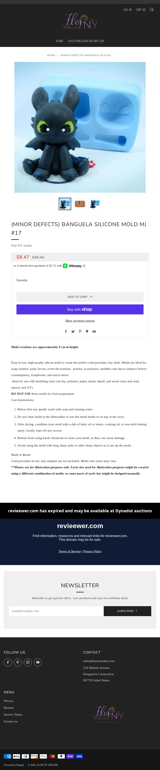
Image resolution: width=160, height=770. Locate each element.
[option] (80, 127)
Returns (9, 707)
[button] (65, 204)
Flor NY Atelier (21, 245)
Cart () (141, 9)
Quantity (22, 280)
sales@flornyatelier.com (98, 661)
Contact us (11, 721)
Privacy (9, 701)
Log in (127, 9)
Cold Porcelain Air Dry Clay (86, 41)
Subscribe (125, 611)
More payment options (80, 320)
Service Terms (13, 714)
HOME (59, 41)
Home (51, 55)
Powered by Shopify (14, 765)
